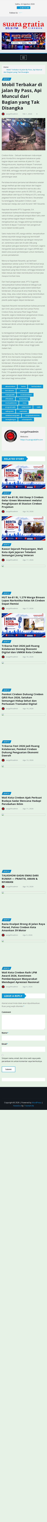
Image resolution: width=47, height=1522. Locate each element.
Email (5, 1044)
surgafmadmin (12, 114)
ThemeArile (29, 1105)
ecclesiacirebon (26, 395)
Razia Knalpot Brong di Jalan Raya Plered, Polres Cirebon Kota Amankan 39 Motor (23, 927)
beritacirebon (36, 386)
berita (23, 386)
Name (5, 1033)
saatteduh (23, 411)
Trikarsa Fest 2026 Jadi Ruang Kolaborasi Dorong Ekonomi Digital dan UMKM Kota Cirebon (22, 649)
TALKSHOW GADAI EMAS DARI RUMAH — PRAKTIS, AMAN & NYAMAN (20, 878)
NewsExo (17, 1105)
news (25, 403)
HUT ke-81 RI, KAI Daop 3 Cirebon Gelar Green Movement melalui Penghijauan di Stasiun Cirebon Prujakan (22, 501)
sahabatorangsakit (12, 415)
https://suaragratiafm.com (31, 439)
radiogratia (9, 411)
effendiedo (9, 399)
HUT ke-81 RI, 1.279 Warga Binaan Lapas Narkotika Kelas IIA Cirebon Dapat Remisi (23, 600)
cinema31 (23, 390)
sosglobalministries (32, 415)
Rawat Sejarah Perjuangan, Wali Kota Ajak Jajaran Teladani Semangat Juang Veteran (22, 552)
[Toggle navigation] (23, 57)
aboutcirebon (10, 386)
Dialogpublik (9, 395)
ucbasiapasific (27, 419)
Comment (6, 1012)
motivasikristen (11, 403)
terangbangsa (10, 419)
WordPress (36, 1102)
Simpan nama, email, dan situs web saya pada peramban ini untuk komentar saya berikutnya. (22, 1059)
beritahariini (9, 390)
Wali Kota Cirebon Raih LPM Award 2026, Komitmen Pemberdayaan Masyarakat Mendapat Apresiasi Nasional (20, 977)
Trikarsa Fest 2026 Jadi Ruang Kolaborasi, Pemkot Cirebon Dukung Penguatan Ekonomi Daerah (20, 750)
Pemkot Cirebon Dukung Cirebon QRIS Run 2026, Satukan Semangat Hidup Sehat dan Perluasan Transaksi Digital (22, 698)
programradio (10, 407)
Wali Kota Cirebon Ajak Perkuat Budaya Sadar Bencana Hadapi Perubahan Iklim (22, 801)
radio (39, 407)
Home (6, 67)
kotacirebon (23, 399)
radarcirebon (26, 407)
